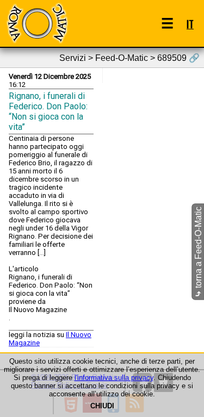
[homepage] (37, 23)
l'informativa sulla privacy (114, 378)
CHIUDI (102, 406)
